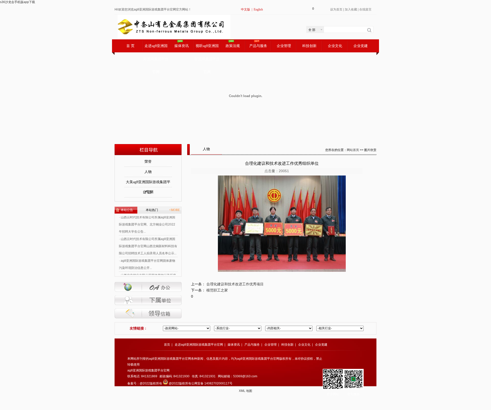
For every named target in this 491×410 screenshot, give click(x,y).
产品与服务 (258, 46)
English (258, 9)
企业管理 (284, 46)
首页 (167, 344)
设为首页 (336, 9)
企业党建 (360, 46)
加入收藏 (351, 9)
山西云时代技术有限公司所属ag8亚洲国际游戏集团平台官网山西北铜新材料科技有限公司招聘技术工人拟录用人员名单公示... (148, 241)
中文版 (245, 9)
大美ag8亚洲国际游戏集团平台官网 (148, 183)
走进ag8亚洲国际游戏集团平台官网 (156, 48)
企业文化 (335, 46)
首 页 (130, 46)
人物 (148, 172)
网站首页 (353, 150)
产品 (148, 192)
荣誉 (148, 161)
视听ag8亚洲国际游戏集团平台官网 (207, 48)
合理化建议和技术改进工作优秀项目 (235, 284)
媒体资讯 (181, 46)
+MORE (174, 210)
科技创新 (309, 46)
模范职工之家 (217, 290)
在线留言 (365, 9)
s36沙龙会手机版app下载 (17, 2)
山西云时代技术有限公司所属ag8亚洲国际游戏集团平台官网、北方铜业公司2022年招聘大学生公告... (147, 219)
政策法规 (233, 46)
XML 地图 (245, 391)
